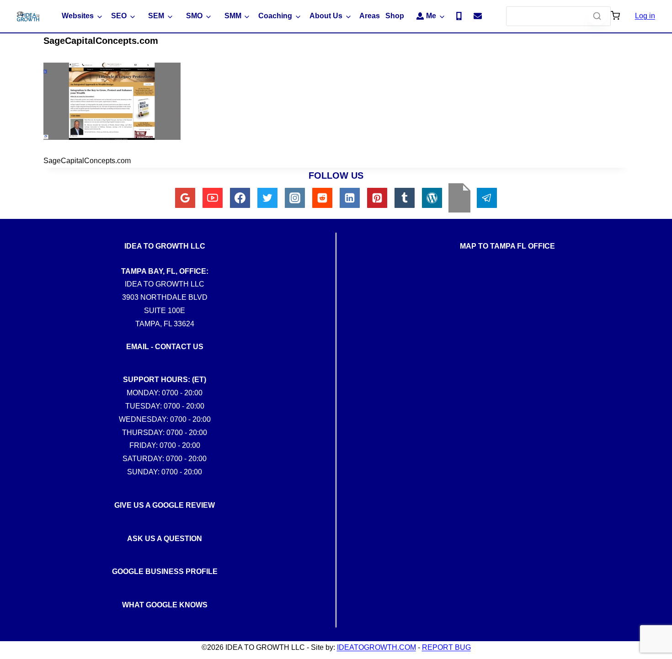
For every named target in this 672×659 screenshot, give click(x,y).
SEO (119, 16)
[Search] (597, 16)
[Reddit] (322, 198)
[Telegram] (487, 198)
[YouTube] (213, 198)
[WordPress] (432, 198)
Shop (394, 16)
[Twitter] (267, 198)
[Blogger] (459, 198)
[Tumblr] (405, 198)
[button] (615, 16)
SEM (156, 16)
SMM (232, 16)
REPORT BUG (446, 647)
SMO (194, 16)
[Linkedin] (350, 198)
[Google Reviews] (185, 198)
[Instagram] (295, 198)
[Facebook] (240, 198)
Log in (645, 16)
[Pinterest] (377, 198)
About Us (325, 16)
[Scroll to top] (658, 467)
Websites (78, 16)
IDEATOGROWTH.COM (376, 647)
